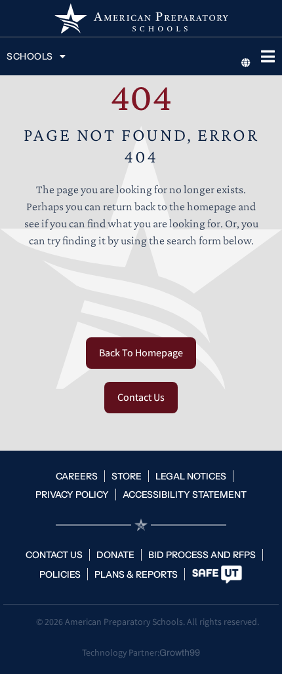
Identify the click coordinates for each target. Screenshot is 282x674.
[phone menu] (267, 56)
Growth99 (179, 653)
